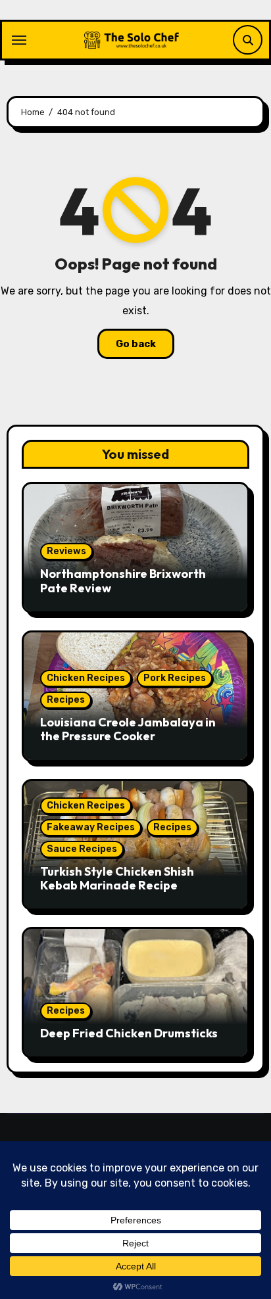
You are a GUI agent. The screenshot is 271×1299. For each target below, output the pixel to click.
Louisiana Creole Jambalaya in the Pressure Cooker (128, 729)
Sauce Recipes (82, 849)
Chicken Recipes (86, 678)
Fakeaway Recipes (91, 827)
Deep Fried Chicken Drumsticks (129, 1033)
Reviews (66, 551)
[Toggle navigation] (19, 40)
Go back (136, 344)
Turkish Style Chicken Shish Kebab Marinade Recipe (117, 878)
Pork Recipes (174, 678)
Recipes (66, 699)
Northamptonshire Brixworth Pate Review (123, 581)
